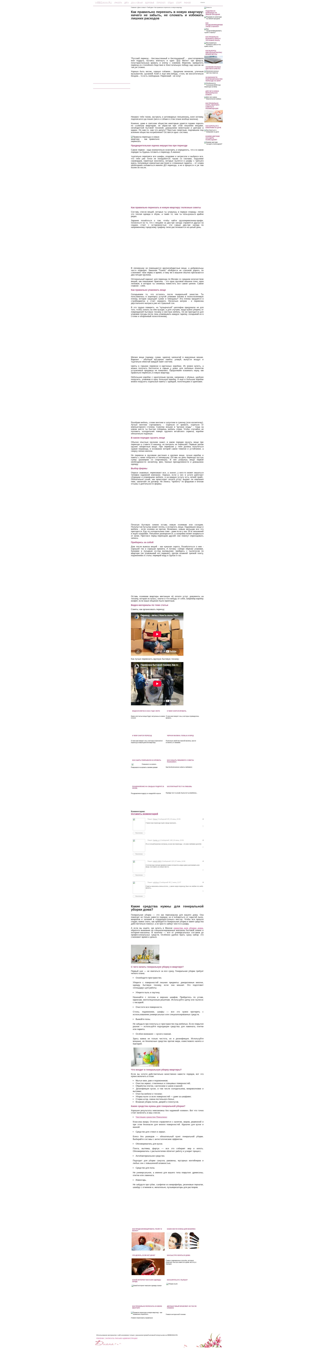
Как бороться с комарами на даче (213, 127)
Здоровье (149, 2)
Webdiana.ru (103, 2)
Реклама (100, 1338)
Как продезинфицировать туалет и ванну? (215, 24)
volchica (156, 882)
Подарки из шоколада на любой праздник (213, 12)
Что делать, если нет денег (143, 1255)
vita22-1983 (157, 861)
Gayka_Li (156, 840)
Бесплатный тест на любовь (179, 786)
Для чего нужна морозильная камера (212, 93)
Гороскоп (161, 2)
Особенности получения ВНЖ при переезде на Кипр (214, 79)
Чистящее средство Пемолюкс (151, 1117)
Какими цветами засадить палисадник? (213, 138)
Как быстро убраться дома (178, 1255)
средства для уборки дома (188, 928)
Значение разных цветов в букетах (213, 68)
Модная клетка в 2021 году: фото (146, 711)
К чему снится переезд (142, 735)
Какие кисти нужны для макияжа (181, 1229)
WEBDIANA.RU (172, 1335)
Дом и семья (137, 2)
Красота (118, 2)
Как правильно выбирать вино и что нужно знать (213, 38)
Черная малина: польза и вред (180, 735)
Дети (126, 2)
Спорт (179, 2)
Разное (187, 2)
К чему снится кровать (176, 711)
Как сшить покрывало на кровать (146, 760)
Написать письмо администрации (122, 1338)
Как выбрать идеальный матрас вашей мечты (214, 52)
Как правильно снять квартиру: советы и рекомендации (212, 105)
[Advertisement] (111, 44)
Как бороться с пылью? (177, 1280)
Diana (155, 819)
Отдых (171, 2)
